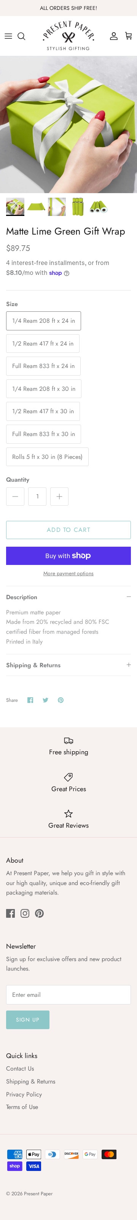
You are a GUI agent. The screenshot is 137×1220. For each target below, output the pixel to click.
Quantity (17, 480)
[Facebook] (10, 913)
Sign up (28, 1019)
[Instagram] (25, 913)
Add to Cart (68, 529)
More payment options (68, 573)
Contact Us (20, 1068)
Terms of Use (22, 1107)
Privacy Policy (24, 1094)
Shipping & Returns (33, 665)
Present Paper (38, 1193)
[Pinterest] (39, 913)
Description (21, 597)
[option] (68, 124)
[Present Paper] (68, 36)
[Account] (112, 36)
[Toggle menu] (8, 36)
